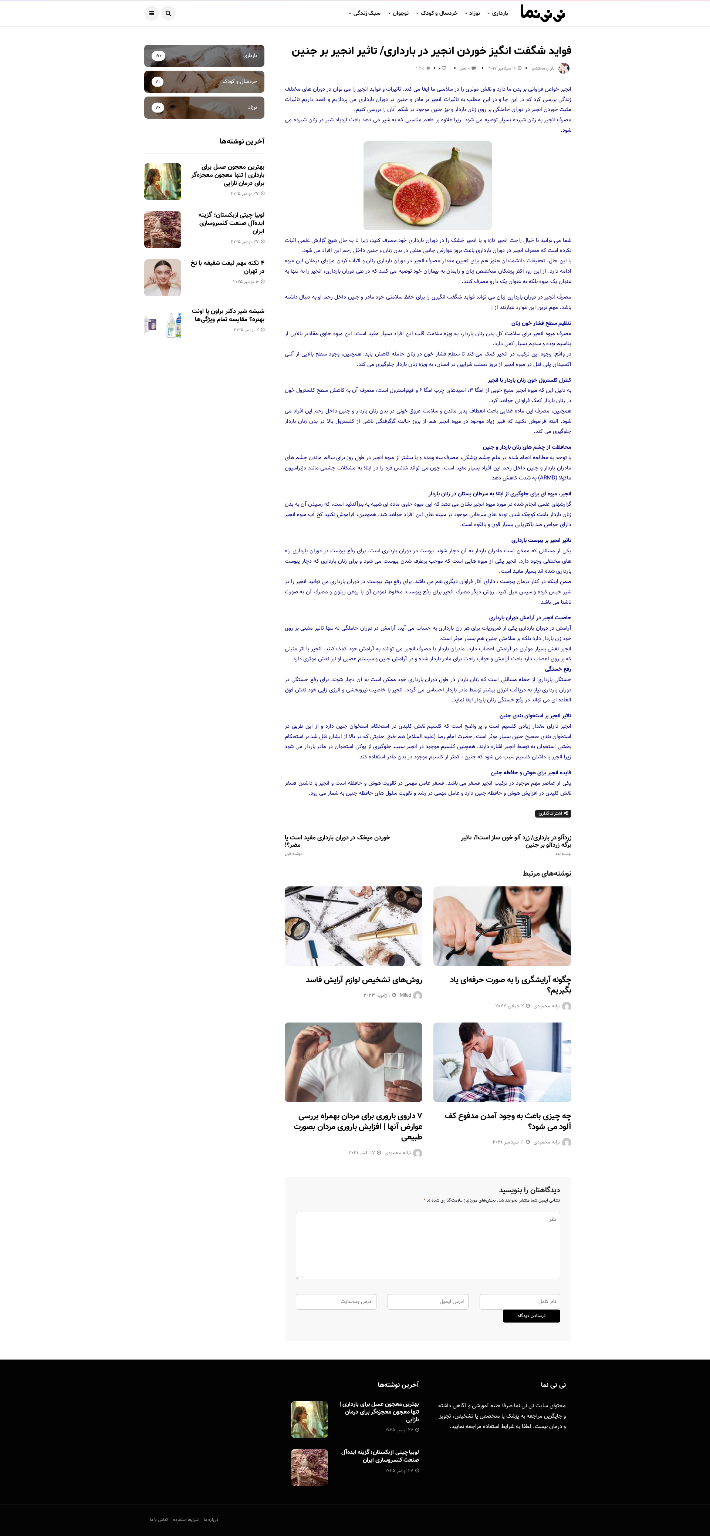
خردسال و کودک (439, 13)
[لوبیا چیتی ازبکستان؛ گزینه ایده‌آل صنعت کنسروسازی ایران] (162, 229)
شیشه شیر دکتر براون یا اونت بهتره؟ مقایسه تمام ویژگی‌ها (228, 315)
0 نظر (465, 68)
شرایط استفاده (498, 1426)
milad (405, 995)
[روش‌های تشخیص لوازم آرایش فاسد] (354, 926)
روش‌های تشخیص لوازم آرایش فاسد (364, 980)
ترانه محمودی (547, 1006)
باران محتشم (543, 68)
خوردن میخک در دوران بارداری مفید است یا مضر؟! (337, 845)
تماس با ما (159, 1519)
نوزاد (474, 13)
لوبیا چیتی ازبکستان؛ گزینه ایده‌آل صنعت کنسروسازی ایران (231, 223)
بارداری (500, 13)
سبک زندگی (367, 13)
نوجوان (401, 13)
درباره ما (211, 1519)
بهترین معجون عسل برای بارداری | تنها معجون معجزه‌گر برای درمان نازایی (227, 175)
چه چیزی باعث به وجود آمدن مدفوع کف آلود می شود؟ (508, 1122)
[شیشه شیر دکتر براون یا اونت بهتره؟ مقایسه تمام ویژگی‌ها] (162, 325)
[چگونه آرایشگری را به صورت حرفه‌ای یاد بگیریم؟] (502, 926)
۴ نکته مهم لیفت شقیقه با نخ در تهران (227, 267)
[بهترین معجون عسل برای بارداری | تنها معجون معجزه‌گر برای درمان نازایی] (162, 181)
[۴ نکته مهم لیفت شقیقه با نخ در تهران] (162, 277)
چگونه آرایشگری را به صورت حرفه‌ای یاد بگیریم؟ (510, 985)
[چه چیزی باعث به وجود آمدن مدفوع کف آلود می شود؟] (502, 1062)
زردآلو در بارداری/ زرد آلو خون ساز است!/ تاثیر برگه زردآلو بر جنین (516, 845)
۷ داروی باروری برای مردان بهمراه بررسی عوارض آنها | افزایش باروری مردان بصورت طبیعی (358, 1127)
